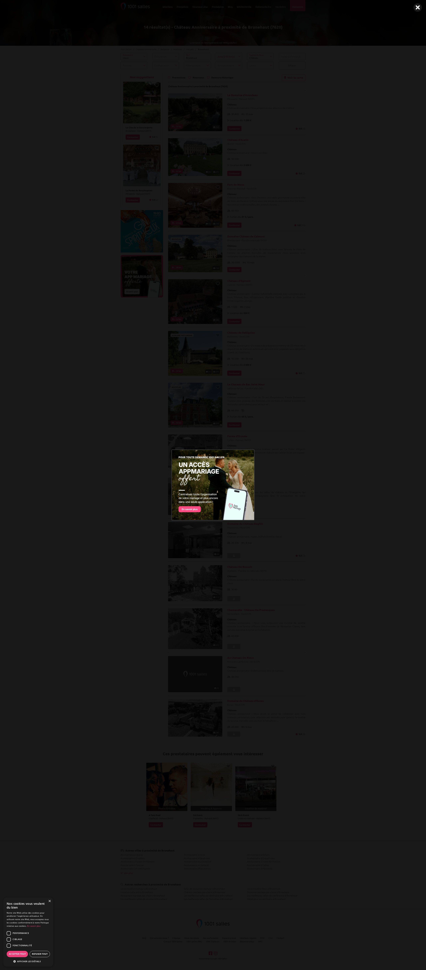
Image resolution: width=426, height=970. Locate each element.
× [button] (49, 901)
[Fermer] (418, 7)
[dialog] (28, 932)
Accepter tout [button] (17, 954)
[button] (28, 961)
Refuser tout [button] (40, 954)
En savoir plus (34, 926)
